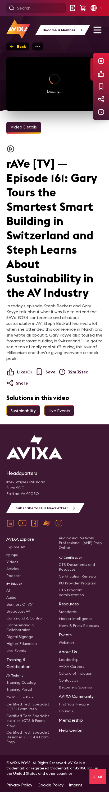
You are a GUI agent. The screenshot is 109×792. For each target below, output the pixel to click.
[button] (96, 8)
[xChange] (47, 523)
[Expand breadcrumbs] (37, 46)
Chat (97, 776)
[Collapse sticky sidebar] (91, 69)
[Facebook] (35, 523)
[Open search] (12, 8)
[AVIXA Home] (18, 29)
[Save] (101, 86)
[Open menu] (97, 30)
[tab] (23, 128)
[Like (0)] (101, 74)
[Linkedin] (10, 523)
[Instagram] (59, 523)
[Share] (101, 99)
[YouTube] (22, 523)
